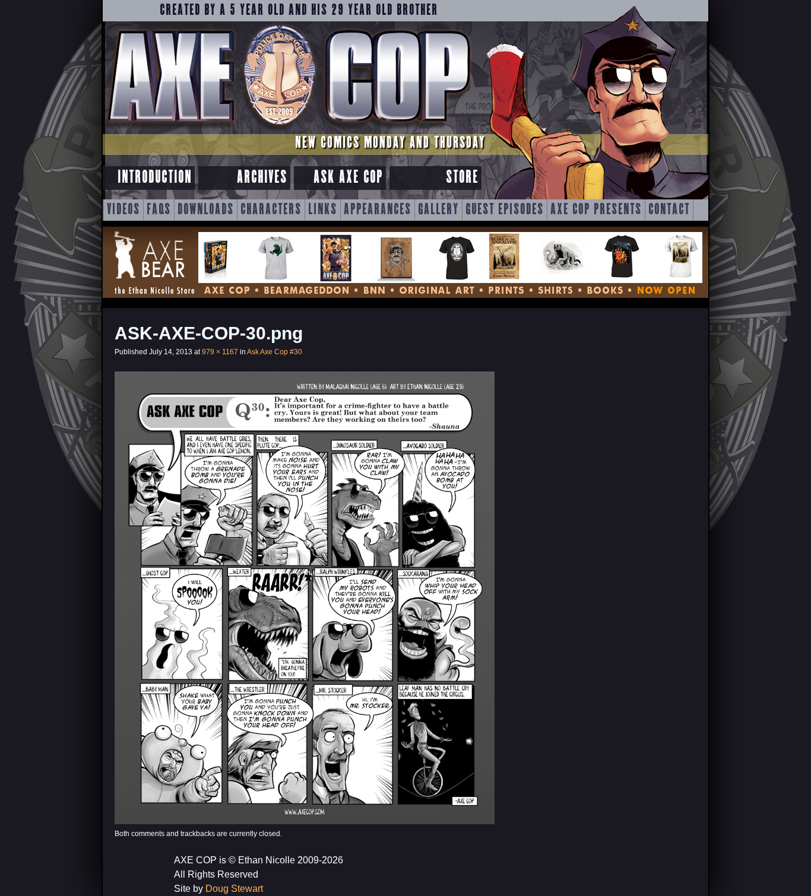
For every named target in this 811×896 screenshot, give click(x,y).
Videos (123, 210)
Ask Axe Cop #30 (274, 352)
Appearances (377, 210)
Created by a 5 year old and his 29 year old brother (299, 11)
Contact (669, 210)
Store (462, 178)
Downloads (206, 210)
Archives (262, 178)
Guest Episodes (504, 210)
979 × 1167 (220, 352)
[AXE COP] (288, 129)
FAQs (159, 210)
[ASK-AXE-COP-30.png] (305, 821)
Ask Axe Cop (348, 178)
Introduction (155, 178)
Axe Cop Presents (596, 210)
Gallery (438, 210)
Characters (271, 210)
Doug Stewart (234, 889)
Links (322, 210)
